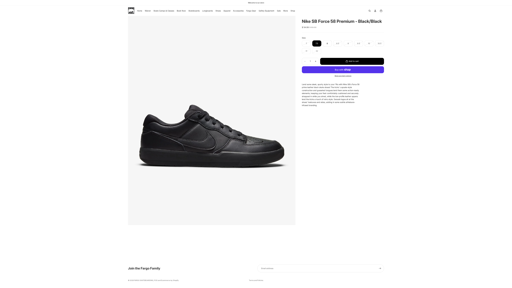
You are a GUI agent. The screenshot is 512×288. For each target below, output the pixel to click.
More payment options (343, 76)
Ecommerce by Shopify (170, 280)
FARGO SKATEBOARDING (143, 280)
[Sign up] (380, 268)
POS (155, 280)
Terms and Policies (256, 280)
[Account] (375, 11)
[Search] (370, 11)
